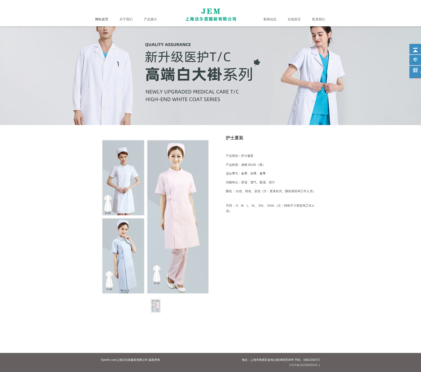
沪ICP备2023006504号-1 (304, 365)
